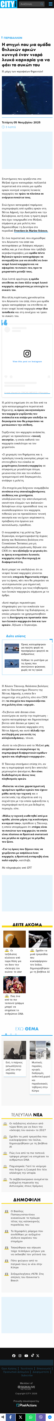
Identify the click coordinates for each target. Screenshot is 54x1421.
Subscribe (27, 1375)
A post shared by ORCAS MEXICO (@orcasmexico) (29, 392)
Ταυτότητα (27, 1368)
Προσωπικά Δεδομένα (16, 1371)
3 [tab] (15, 1033)
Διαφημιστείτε (41, 1371)
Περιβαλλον (13, 38)
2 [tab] (10, 1033)
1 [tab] (5, 1033)
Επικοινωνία (44, 1368)
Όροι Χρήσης (9, 1368)
